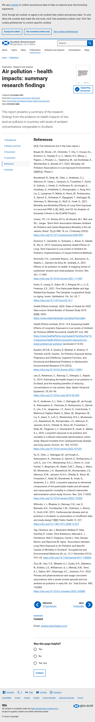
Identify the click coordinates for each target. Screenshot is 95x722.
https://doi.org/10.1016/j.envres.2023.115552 (58, 498)
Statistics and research (54, 50)
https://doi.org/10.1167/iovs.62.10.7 (53, 300)
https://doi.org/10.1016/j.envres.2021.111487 (58, 278)
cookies (14, 4)
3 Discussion (9, 152)
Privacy (80, 698)
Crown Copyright (49, 698)
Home (4, 58)
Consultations (74, 50)
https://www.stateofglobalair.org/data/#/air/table (59, 318)
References (9, 164)
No (40, 656)
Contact (27, 698)
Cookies (36, 698)
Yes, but (43, 663)
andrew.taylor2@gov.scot (54, 626)
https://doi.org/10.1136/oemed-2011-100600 (67, 557)
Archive (17, 698)
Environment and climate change (19, 101)
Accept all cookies (12, 31)
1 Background (10, 140)
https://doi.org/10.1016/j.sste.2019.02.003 (56, 395)
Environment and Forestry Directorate (25, 98)
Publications (35, 50)
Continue (40, 673)
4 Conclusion (9, 158)
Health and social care (41, 101)
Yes (40, 649)
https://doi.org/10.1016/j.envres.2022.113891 (58, 369)
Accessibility (6, 698)
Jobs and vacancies (66, 698)
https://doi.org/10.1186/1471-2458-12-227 (56, 524)
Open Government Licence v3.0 (44, 708)
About (4, 50)
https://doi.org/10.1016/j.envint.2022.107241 (58, 448)
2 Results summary (12, 146)
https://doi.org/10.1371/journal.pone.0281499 (58, 235)
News (23, 50)
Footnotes (8, 170)
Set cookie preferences (66, 31)
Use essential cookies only (38, 31)
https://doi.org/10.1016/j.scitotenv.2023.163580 (59, 591)
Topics (14, 50)
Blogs (86, 50)
